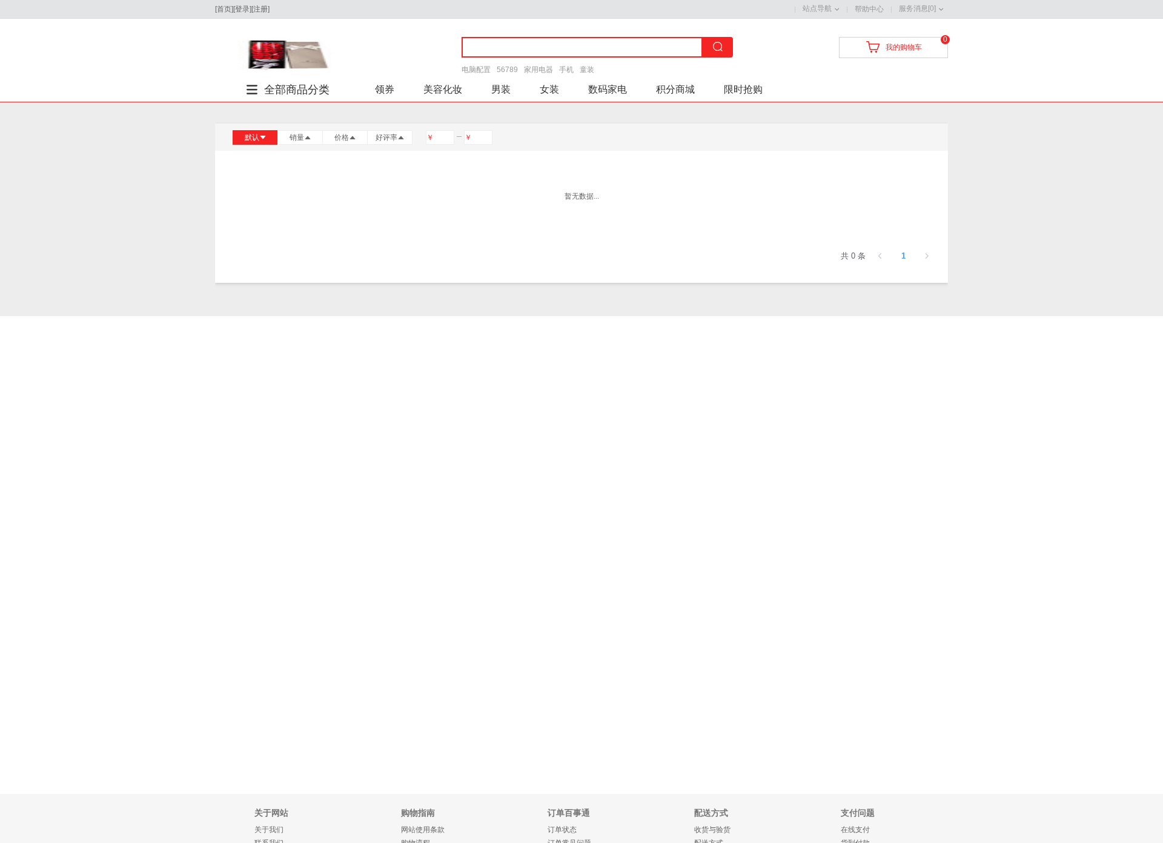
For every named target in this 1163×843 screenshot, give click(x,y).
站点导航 (817, 8)
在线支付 (855, 829)
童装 (587, 69)
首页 (224, 9)
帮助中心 (869, 9)
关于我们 (268, 829)
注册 (260, 9)
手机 (566, 69)
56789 (507, 69)
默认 (252, 137)
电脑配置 (476, 69)
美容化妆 (442, 89)
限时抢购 (743, 89)
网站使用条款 (423, 829)
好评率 (386, 137)
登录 (242, 9)
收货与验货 (712, 829)
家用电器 (538, 69)
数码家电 (607, 89)
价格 (341, 137)
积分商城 (675, 89)
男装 (501, 89)
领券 (384, 89)
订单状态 (562, 829)
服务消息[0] (917, 8)
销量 (297, 137)
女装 (549, 89)
